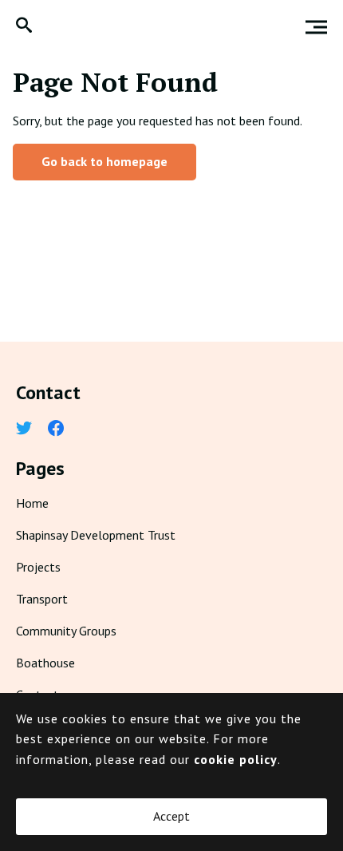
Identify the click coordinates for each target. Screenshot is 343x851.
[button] (24, 27)
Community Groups (66, 631)
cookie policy (236, 759)
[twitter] (24, 429)
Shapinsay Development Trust (95, 535)
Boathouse (45, 663)
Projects (38, 567)
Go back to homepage (104, 161)
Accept (171, 816)
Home (32, 503)
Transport (42, 599)
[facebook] (56, 429)
